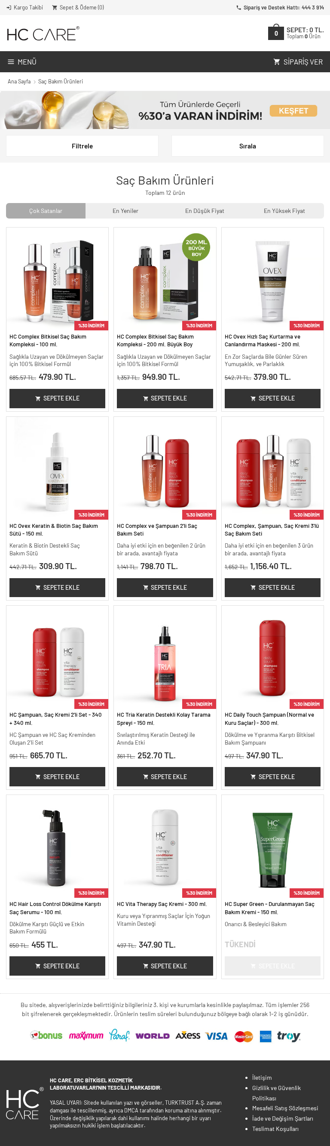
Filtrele (82, 146)
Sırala (247, 146)
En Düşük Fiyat (204, 210)
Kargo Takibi (28, 7)
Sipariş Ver (303, 61)
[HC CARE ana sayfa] (42, 33)
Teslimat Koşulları (275, 1128)
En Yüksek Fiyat (284, 210)
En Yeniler (125, 210)
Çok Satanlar (45, 210)
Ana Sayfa (19, 81)
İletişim (262, 1077)
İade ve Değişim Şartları (282, 1118)
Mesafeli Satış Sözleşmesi (285, 1108)
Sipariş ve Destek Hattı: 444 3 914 (284, 7)
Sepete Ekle (61, 398)
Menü (27, 61)
